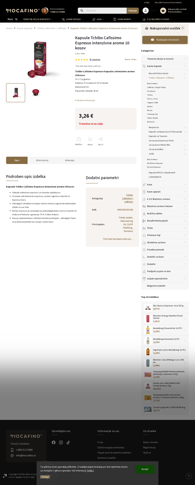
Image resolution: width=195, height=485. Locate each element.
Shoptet (19, 477)
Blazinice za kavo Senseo (160, 206)
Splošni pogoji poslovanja (168, 2)
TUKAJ (90, 470)
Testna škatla (152, 118)
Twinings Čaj (152, 114)
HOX (32, 477)
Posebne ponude (155, 249)
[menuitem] (40, 19)
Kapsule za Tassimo (158, 136)
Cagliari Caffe (152, 102)
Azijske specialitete (157, 278)
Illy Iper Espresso (154, 167)
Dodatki (151, 264)
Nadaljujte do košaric (167, 39)
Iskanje (132, 10)
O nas (147, 2)
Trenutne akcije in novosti (160, 59)
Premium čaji (153, 235)
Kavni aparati (154, 191)
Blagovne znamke (156, 285)
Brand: (130, 59)
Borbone (150, 121)
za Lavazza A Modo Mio (159, 144)
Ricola (149, 110)
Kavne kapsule (154, 66)
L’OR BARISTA (155, 177)
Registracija (149, 447)
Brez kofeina (152, 83)
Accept (145, 469)
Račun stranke (150, 442)
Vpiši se (147, 452)
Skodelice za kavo (156, 242)
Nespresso (154, 127)
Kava (149, 184)
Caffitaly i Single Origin (156, 87)
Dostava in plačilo (107, 458)
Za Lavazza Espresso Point (161, 140)
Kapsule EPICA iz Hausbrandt (162, 172)
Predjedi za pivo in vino (159, 271)
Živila (150, 228)
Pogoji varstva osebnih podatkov (114, 452)
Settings (45, 477)
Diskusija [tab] (69, 160)
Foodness (151, 91)
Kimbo (150, 106)
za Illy (151, 153)
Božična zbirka (154, 213)
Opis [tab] (16, 160)
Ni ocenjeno (95, 60)
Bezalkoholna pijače (157, 220)
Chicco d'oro (152, 98)
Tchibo (150, 95)
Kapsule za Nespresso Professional (165, 131)
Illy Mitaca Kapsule (155, 163)
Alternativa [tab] (42, 160)
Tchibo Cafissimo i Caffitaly (161, 77)
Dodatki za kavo (155, 257)
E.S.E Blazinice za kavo (158, 199)
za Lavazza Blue (156, 149)
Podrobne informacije (85, 100)
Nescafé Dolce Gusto (158, 73)
